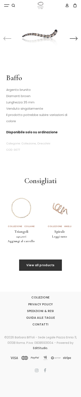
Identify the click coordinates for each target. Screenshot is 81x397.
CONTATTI (40, 324)
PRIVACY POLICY (40, 304)
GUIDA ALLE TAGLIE (40, 318)
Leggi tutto (59, 236)
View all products (40, 265)
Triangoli (21, 231)
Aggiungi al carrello (21, 241)
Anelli (68, 226)
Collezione (28, 143)
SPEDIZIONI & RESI (40, 311)
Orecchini (43, 143)
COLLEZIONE (40, 297)
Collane (29, 226)
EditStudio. (40, 348)
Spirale (59, 231)
